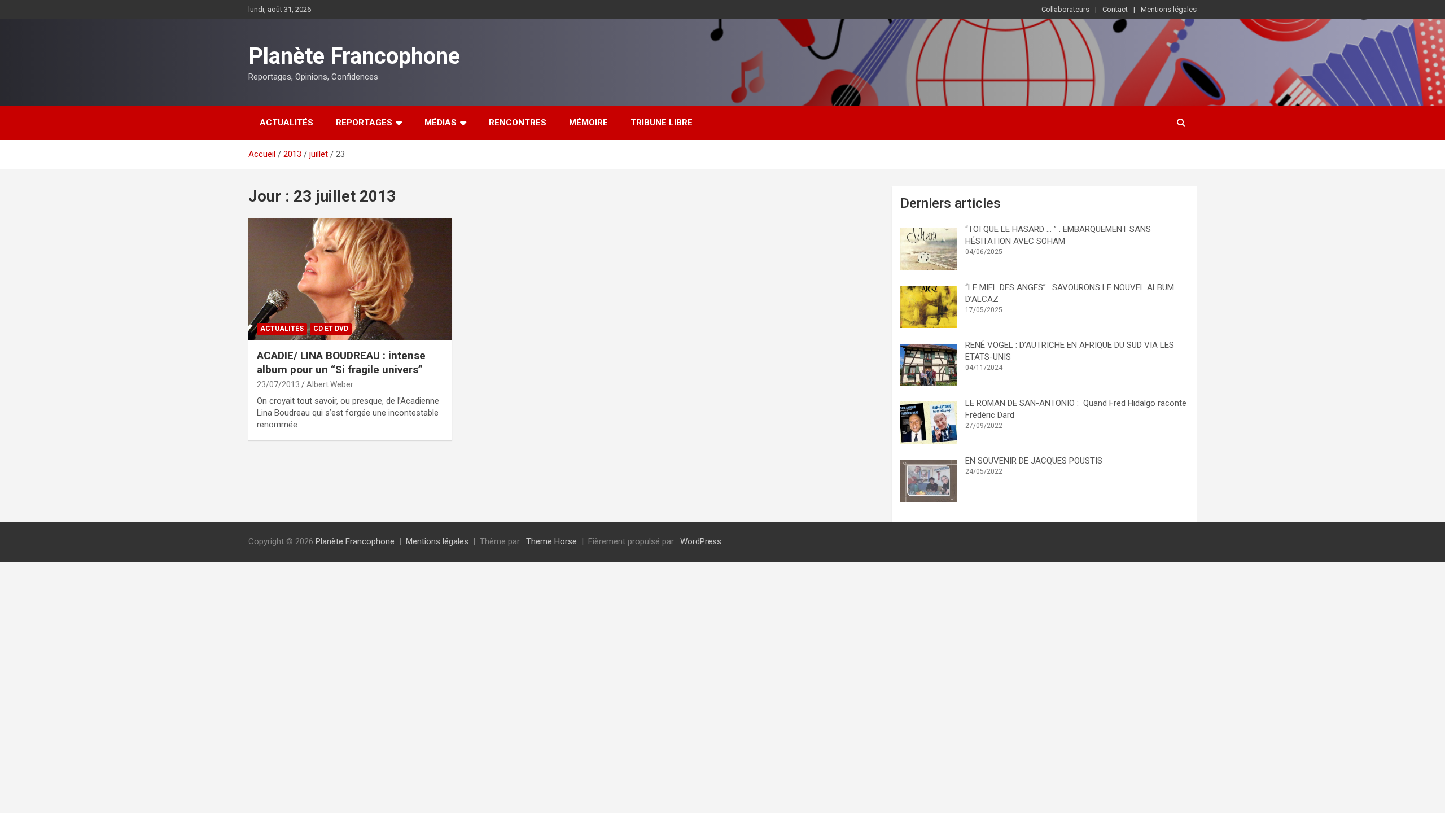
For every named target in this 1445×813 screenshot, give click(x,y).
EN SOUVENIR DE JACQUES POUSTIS (1033, 461)
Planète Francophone (354, 56)
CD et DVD (330, 329)
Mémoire (588, 122)
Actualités (286, 122)
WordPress (700, 541)
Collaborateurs (1065, 9)
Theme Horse (551, 541)
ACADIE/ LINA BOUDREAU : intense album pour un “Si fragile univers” (341, 362)
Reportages (364, 122)
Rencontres (517, 122)
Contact (1115, 9)
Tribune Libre (661, 122)
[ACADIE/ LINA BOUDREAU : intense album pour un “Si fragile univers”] (350, 279)
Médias (440, 122)
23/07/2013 (278, 384)
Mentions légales (1169, 9)
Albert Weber (329, 384)
